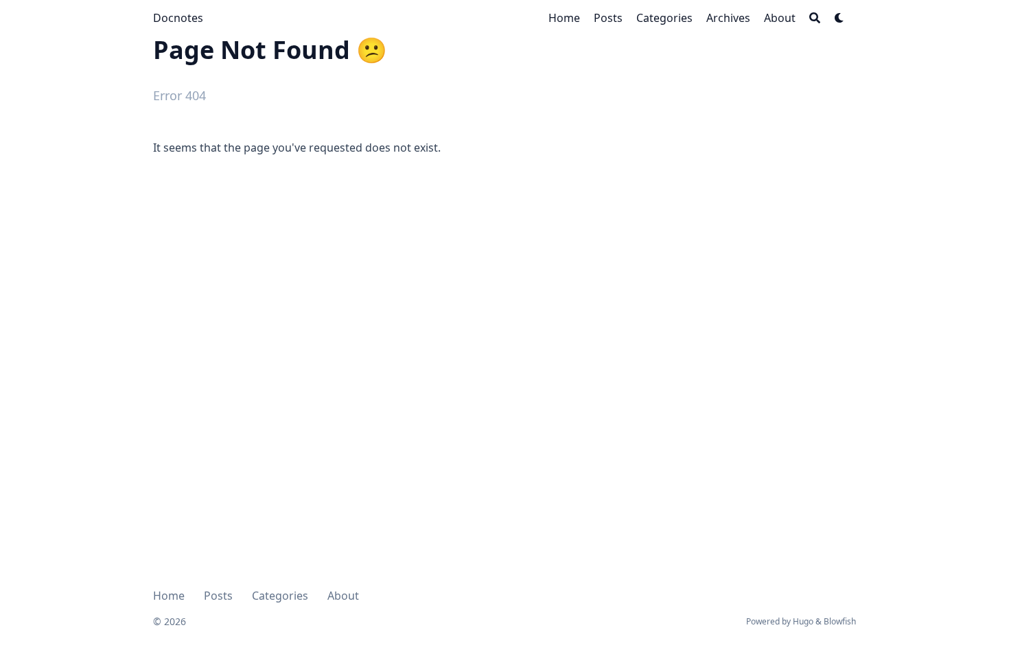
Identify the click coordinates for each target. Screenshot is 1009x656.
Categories (280, 595)
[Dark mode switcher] (839, 17)
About (343, 595)
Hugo (803, 621)
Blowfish (840, 621)
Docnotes (178, 17)
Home (169, 595)
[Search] (814, 17)
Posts (218, 595)
